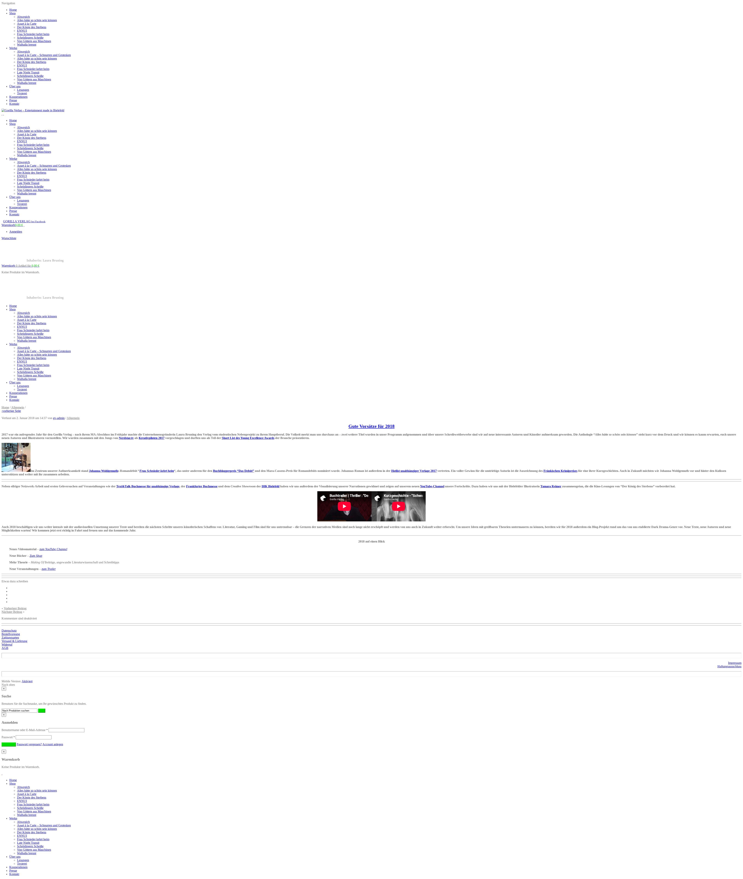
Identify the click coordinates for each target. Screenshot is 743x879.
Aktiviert (27, 681)
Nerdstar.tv (126, 438)
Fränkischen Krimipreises (560, 470)
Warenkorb (20, 265)
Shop (12, 13)
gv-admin (59, 418)
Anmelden (15, 231)
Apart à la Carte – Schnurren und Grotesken (44, 55)
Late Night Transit (28, 72)
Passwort (8, 737)
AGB (5, 648)
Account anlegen (52, 744)
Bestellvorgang (11, 634)
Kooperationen (18, 96)
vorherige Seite (11, 411)
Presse (13, 100)
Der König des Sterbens (31, 27)
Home (13, 9)
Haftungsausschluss (729, 666)
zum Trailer (49, 569)
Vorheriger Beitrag (15, 608)
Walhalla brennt (26, 44)
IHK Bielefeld (270, 486)
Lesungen (23, 89)
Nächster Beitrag (12, 611)
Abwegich (23, 16)
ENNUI (22, 30)
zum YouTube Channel (53, 549)
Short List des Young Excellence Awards (248, 438)
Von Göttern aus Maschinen (34, 41)
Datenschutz (9, 630)
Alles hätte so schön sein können (37, 20)
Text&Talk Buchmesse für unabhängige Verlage (147, 486)
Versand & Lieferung (14, 641)
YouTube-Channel (432, 486)
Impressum (734, 663)
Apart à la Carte (26, 23)
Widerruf (7, 644)
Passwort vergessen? (29, 744)
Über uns (15, 86)
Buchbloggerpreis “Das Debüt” (233, 470)
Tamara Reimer (550, 486)
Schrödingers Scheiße (30, 37)
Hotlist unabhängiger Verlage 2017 (414, 470)
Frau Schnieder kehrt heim (33, 34)
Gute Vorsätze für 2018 (371, 426)
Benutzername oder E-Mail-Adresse (25, 730)
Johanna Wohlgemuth (103, 470)
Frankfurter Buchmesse (201, 486)
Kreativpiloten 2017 (151, 438)
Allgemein (17, 407)
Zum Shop (36, 555)
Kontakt (14, 103)
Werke (13, 48)
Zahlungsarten (10, 637)
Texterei (22, 93)
